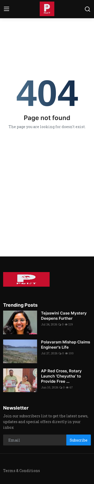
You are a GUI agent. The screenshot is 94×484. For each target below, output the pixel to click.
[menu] (6, 9)
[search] (87, 9)
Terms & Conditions (21, 470)
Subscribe (78, 440)
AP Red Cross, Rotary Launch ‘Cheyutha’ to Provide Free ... (61, 376)
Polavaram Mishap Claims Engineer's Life (65, 345)
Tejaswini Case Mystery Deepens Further (64, 316)
